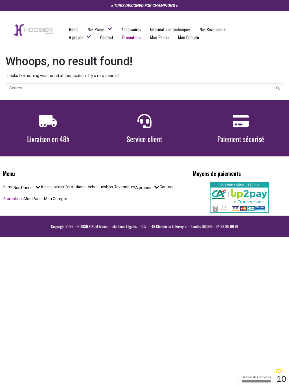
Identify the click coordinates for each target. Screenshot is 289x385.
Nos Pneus (95, 29)
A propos (76, 37)
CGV (143, 226)
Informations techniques (170, 29)
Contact (106, 37)
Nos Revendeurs (212, 29)
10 (281, 379)
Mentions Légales (124, 226)
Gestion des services (256, 377)
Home (73, 29)
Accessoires (131, 29)
